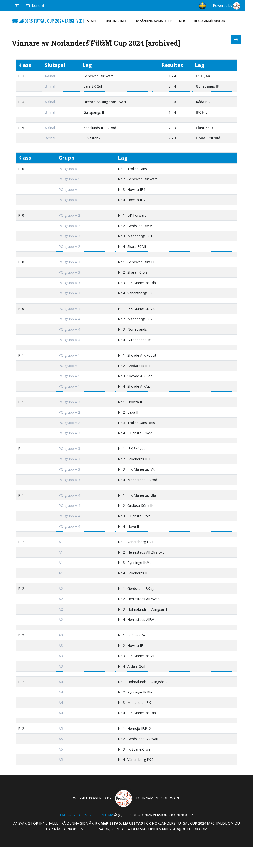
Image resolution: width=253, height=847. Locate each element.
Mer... (183, 21)
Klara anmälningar (209, 21)
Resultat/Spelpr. (100, 41)
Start (92, 21)
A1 (61, 541)
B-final (50, 86)
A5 (61, 728)
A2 (61, 588)
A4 (61, 681)
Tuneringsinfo (115, 21)
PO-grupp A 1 (69, 168)
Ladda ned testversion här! (86, 814)
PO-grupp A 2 (69, 215)
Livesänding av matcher (153, 21)
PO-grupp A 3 (69, 262)
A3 (61, 635)
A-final (50, 76)
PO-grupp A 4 (69, 308)
